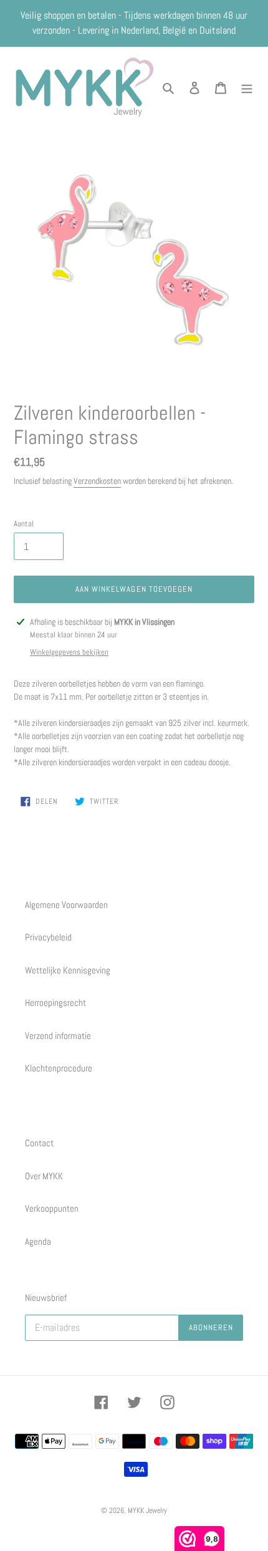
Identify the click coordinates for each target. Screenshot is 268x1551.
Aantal (24, 523)
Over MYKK (44, 1176)
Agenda (38, 1241)
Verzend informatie (58, 1035)
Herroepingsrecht (55, 1002)
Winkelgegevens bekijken (69, 652)
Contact (39, 1143)
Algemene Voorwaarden (66, 905)
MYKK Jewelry (147, 1510)
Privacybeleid (48, 937)
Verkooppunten (52, 1208)
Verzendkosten (97, 480)
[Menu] (247, 87)
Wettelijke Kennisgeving (67, 970)
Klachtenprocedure (58, 1068)
